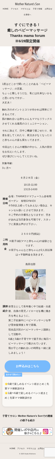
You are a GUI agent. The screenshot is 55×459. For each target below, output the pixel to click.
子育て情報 (37, 9)
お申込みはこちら (27, 366)
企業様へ (27, 15)
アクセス (14, 9)
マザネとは (25, 9)
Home (5, 9)
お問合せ (48, 9)
